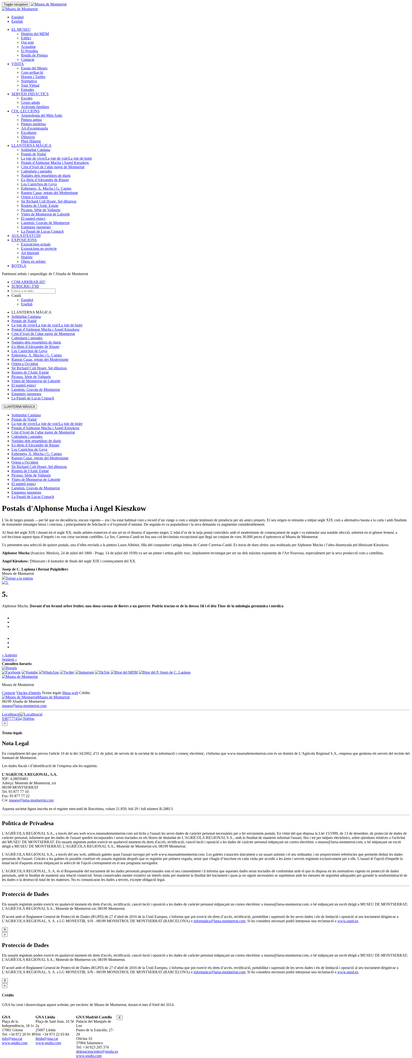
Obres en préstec (33, 261)
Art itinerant (30, 253)
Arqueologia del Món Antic (41, 115)
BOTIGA (18, 266)
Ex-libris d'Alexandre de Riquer (45, 180)
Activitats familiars (35, 107)
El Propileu (29, 51)
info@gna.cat (12, 1039)
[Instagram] (84, 672)
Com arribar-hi (32, 72)
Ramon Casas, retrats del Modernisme (49, 193)
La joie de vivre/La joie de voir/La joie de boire (56, 158)
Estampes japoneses (36, 227)
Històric (27, 257)
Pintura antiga (31, 120)
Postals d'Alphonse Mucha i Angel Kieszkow (55, 163)
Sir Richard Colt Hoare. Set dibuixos (48, 201)
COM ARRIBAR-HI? (28, 282)
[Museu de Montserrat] (20, 677)
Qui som (27, 42)
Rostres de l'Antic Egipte (39, 206)
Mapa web (70, 693)
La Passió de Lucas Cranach (42, 231)
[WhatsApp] (49, 672)
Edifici (26, 38)
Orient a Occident (34, 197)
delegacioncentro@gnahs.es (97, 1051)
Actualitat (28, 47)
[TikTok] (102, 672)
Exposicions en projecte (39, 248)
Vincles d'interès (28, 693)
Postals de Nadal (33, 154)
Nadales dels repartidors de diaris (46, 175)
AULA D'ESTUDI (26, 236)
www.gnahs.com (14, 1043)
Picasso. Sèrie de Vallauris (40, 210)
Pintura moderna (33, 124)
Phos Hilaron (31, 141)
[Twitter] (67, 672)
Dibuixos (28, 137)
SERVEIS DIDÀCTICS (30, 94)
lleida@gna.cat (47, 1039)
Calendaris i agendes (36, 171)
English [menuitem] (17, 21)
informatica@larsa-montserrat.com (219, 921)
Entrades (27, 90)
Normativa (29, 81)
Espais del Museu (34, 68)
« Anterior (9, 655)
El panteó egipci (33, 218)
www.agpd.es (347, 921)
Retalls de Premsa (34, 55)
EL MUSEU (21, 29)
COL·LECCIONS (25, 111)
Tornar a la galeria (19, 578)
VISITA (17, 64)
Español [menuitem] (17, 17)
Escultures (28, 133)
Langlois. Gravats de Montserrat (45, 223)
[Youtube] (29, 672)
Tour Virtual (30, 85)
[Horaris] (9, 668)
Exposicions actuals (36, 244)
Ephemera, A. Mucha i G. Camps (46, 188)
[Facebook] (11, 672)
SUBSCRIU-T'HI (25, 286)
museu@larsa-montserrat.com (24, 706)
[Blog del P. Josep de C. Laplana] (165, 672)
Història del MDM (35, 34)
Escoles (26, 98)
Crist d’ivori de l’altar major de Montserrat (52, 167)
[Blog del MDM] (124, 672)
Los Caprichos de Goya (39, 184)
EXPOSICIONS (24, 240)
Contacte (27, 60)
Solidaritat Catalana (35, 150)
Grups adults (30, 102)
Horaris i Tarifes (33, 77)
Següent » (9, 659)
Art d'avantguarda (34, 128)
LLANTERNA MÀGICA (31, 145)
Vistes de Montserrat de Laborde (45, 214)
